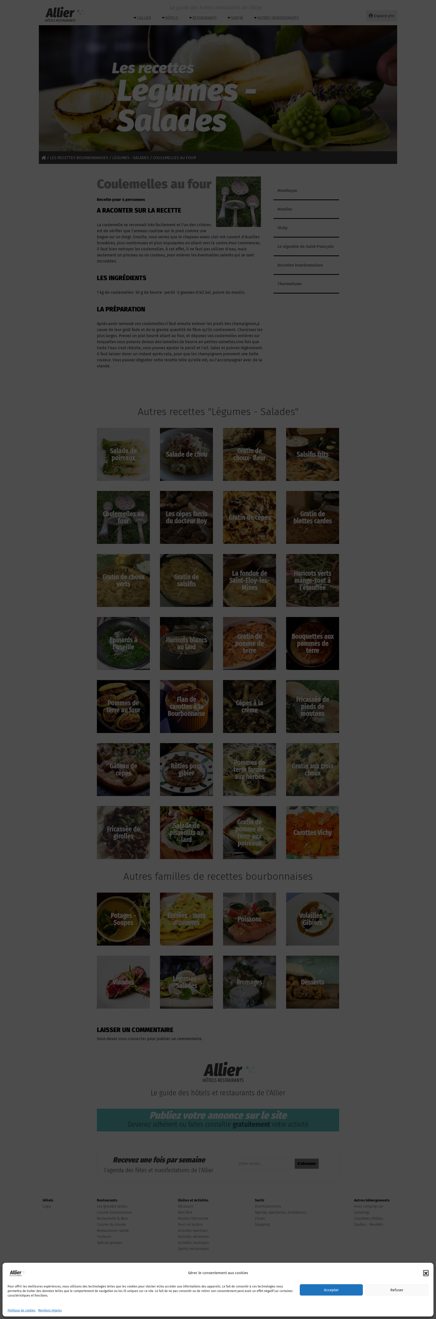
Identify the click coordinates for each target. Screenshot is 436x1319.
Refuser (396, 1290)
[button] (425, 1272)
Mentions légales (50, 1310)
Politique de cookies (22, 1310)
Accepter (331, 1290)
